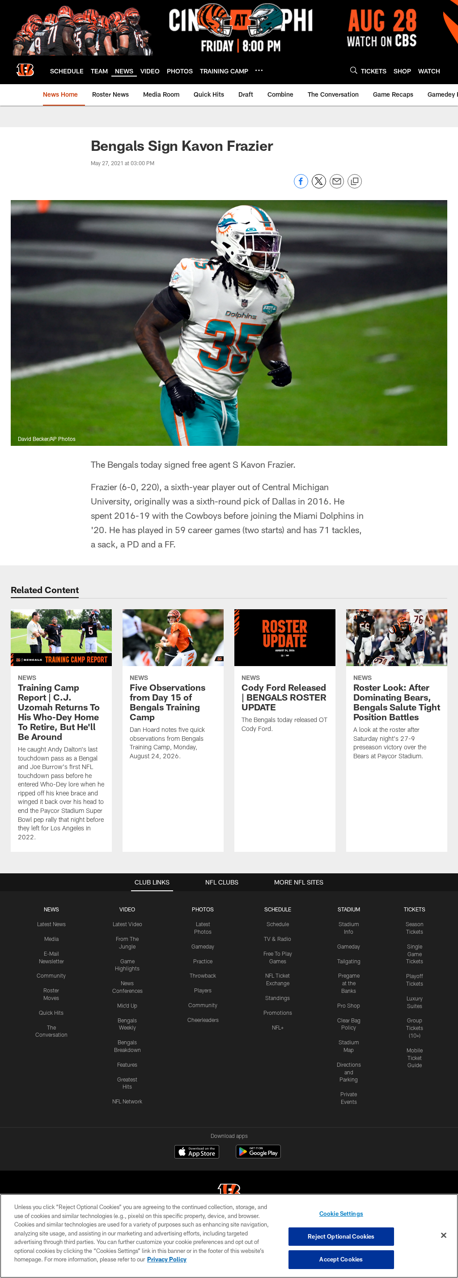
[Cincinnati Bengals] (229, 1193)
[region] (229, 1236)
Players (203, 990)
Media (51, 939)
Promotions (277, 1012)
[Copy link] (355, 181)
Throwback (203, 975)
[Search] (353, 70)
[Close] (444, 1235)
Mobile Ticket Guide (415, 1058)
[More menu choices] (259, 70)
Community (51, 975)
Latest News (51, 924)
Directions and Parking (349, 1072)
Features (127, 1064)
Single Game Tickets (414, 954)
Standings (277, 998)
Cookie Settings (341, 1213)
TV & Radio (277, 939)
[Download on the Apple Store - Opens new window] (197, 1152)
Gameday (202, 946)
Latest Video (127, 924)
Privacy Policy (167, 1259)
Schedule (278, 924)
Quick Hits (51, 1012)
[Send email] (337, 186)
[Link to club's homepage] (25, 70)
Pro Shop (348, 1005)
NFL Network (127, 1101)
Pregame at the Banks (349, 983)
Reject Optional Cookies (341, 1236)
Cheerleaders (203, 1020)
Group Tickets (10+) (414, 1028)
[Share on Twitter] (319, 186)
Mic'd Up (127, 1005)
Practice (202, 961)
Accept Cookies (341, 1259)
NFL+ (278, 1027)
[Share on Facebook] (301, 186)
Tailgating (348, 961)
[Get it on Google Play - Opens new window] (258, 1156)
